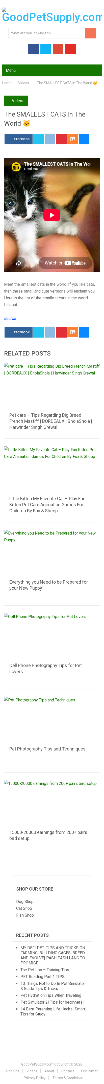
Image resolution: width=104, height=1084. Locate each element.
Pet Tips (12, 1071)
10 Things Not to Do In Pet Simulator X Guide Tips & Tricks (52, 986)
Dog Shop (25, 901)
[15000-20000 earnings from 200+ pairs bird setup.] (52, 803)
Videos (18, 100)
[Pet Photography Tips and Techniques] (52, 719)
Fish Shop (25, 915)
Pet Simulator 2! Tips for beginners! (52, 1002)
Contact (67, 1071)
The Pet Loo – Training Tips (44, 969)
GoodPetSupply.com (37, 1064)
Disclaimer (89, 1071)
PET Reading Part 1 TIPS (42, 976)
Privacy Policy (34, 1078)
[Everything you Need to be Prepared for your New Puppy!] (52, 552)
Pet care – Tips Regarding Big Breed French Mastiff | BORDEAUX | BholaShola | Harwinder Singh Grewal (50, 421)
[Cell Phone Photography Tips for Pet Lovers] (52, 636)
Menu (11, 70)
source (10, 318)
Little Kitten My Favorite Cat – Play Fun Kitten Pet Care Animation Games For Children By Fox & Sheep (47, 504)
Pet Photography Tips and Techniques (47, 748)
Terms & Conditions (68, 1078)
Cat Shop (24, 908)
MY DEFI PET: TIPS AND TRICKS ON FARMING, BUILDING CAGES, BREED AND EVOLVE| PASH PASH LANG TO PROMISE (52, 955)
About (49, 1071)
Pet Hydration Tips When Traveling (50, 995)
